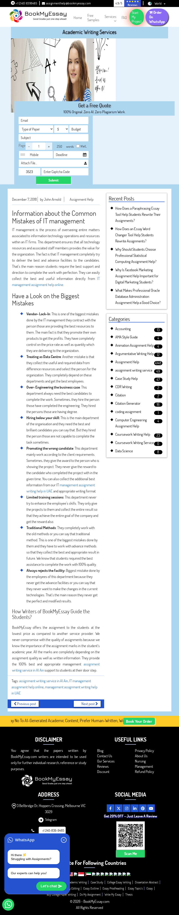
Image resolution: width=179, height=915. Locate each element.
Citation (120, 395)
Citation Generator (128, 403)
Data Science (124, 450)
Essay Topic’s (135, 888)
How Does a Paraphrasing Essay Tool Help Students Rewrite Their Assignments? (138, 214)
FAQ (124, 17)
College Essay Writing (119, 882)
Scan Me (130, 853)
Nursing (140, 761)
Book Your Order (139, 721)
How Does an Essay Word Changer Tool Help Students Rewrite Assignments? (134, 234)
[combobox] (24, 154)
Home (78, 17)
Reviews (103, 766)
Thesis (129, 894)
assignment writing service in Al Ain (43, 680)
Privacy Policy (144, 750)
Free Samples (93, 17)
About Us (141, 755)
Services (110, 16)
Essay (149, 888)
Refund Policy (144, 771)
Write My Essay (113, 894)
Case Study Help (126, 378)
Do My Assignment (90, 894)
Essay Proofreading (113, 888)
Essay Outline (91, 888)
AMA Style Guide (126, 336)
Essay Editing (71, 888)
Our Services (106, 761)
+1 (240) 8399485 (26, 3)
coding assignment (128, 411)
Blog (100, 750)
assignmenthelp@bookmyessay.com (68, 3)
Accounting (123, 328)
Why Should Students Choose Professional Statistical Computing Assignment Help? (136, 255)
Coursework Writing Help (132, 434)
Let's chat (49, 886)
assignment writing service (133, 370)
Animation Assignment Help (134, 345)
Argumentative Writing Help (134, 353)
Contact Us (104, 755)
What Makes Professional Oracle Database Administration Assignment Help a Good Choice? (138, 296)
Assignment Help (81, 199)
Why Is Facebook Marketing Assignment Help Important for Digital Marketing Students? (136, 275)
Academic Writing (77, 882)
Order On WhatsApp (157, 16)
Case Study (97, 882)
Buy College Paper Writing (61, 894)
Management (144, 766)
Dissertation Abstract (146, 882)
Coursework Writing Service (134, 442)
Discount (103, 771)
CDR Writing (123, 386)
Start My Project (137, 17)
